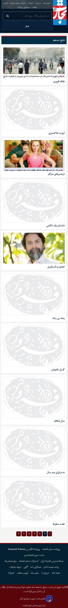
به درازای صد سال (56, 473)
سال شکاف (59, 421)
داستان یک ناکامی (55, 226)
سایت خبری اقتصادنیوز (34, 555)
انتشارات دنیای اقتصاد (28, 561)
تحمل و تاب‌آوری (56, 267)
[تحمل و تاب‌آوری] (34, 248)
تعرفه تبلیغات (15, 567)
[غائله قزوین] (34, 63)
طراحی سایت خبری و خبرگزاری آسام (32, 598)
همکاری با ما (35, 567)
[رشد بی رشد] (34, 294)
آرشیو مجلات (23, 573)
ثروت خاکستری (56, 133)
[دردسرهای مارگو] (34, 155)
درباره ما (38, 3)
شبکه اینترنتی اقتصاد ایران (52, 561)
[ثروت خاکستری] (34, 109)
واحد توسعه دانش (51, 567)
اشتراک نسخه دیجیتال (18, 3)
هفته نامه (56, 573)
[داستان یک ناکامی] (34, 202)
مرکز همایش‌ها (11, 561)
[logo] (60, 12)
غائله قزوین (59, 82)
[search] (7, 16)
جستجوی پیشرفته (23, 7)
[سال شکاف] (34, 397)
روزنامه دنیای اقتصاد (51, 549)
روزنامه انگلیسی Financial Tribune (24, 549)
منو (27, 26)
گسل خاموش (58, 370)
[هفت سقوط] (34, 500)
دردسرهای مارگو (56, 174)
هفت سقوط (59, 524)
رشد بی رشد (58, 318)
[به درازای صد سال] (34, 449)
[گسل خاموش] (34, 346)
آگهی (25, 567)
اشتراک (30, 3)
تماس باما (47, 3)
